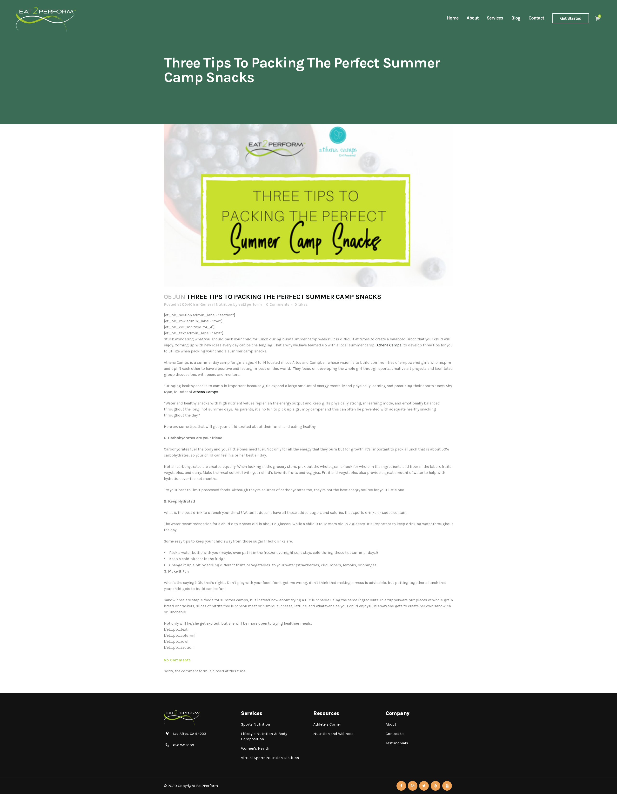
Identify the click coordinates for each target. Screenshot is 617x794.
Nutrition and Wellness (333, 733)
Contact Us (395, 733)
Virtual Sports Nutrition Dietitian (270, 757)
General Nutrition (216, 304)
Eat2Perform (207, 785)
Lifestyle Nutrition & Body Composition (264, 736)
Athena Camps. (206, 392)
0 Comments (277, 304)
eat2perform (250, 304)
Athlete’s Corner (327, 724)
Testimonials (397, 743)
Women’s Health (255, 748)
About (391, 724)
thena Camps (390, 345)
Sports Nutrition (255, 724)
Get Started (570, 18)
